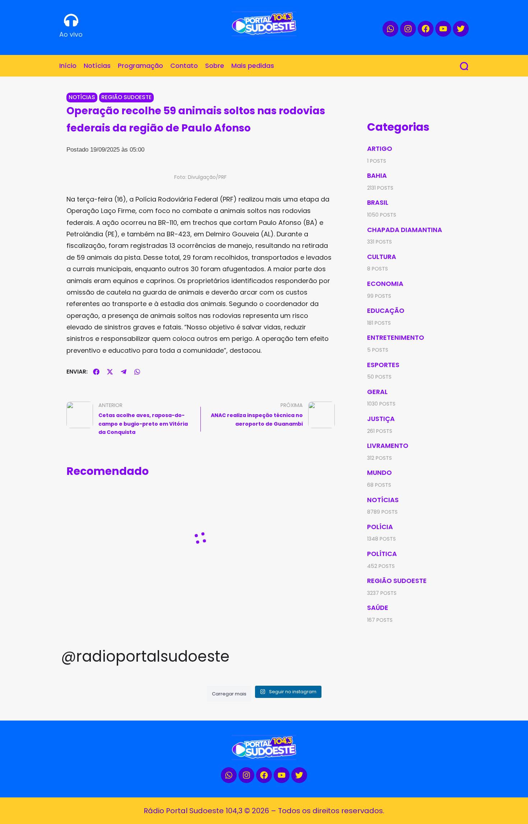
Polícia (380, 526)
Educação (385, 310)
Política (382, 553)
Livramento (387, 445)
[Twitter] (461, 29)
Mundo (379, 472)
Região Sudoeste (126, 97)
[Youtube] (443, 29)
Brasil (377, 202)
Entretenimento (395, 337)
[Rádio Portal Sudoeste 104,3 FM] (264, 23)
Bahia (377, 175)
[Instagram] (408, 29)
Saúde (377, 607)
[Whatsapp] (390, 29)
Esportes (383, 364)
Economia (385, 283)
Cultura (381, 256)
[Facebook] (426, 29)
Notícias (82, 97)
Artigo (379, 148)
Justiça (381, 418)
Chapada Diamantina (404, 229)
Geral (377, 391)
